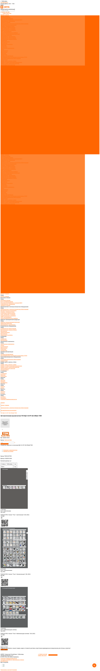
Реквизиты (3, 83)
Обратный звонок (52, 655)
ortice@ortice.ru (4, 2)
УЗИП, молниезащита (6, 31)
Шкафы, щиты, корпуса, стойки (8, 61)
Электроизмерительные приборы (9, 32)
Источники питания (5, 17)
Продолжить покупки (6, 669)
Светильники (4, 47)
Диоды (2, 49)
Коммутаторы (4, 59)
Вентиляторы (4, 43)
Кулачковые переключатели (8, 27)
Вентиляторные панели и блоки (9, 39)
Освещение (3, 45)
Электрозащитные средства (8, 65)
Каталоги (3, 74)
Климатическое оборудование (8, 38)
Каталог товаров (5, 86)
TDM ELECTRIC (8, 440)
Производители (5, 137)
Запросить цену (5, 444)
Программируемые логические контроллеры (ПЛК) (14, 57)
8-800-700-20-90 (7, 13)
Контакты (3, 151)
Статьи (2, 77)
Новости (3, 146)
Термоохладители (5, 41)
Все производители (5, 67)
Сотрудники (4, 71)
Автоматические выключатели (8, 25)
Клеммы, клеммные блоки (7, 26)
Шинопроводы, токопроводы (8, 36)
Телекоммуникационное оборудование (11, 58)
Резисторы (3, 53)
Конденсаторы (4, 50)
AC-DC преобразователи (7, 18)
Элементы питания (5, 22)
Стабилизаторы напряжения (8, 21)
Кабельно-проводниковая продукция (10, 34)
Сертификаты (4, 75)
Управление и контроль (7, 44)
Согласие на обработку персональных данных (12, 659)
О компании (4, 138)
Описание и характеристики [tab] (10, 450)
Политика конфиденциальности (9, 84)
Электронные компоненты (7, 48)
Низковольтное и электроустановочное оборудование (14, 23)
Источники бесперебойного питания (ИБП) (11, 20)
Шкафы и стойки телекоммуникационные (11, 62)
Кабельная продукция (6, 35)
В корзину (14, 669)
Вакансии (3, 70)
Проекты (3, 148)
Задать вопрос (4, 649)
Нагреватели (4, 40)
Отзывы (3, 80)
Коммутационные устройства (8, 30)
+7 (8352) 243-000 (5, 12)
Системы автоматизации (7, 56)
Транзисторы (4, 54)
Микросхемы (4, 52)
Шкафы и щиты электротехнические (10, 63)
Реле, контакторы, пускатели (8, 29)
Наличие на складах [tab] (8, 451)
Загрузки (3, 142)
